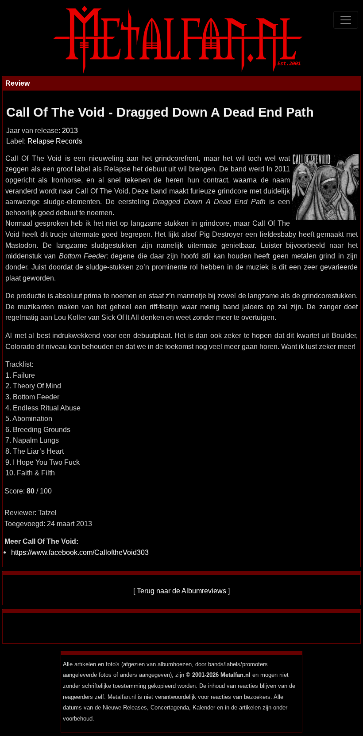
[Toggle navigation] (345, 20)
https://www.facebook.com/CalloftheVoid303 (80, 552)
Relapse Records (54, 141)
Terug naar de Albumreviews (181, 591)
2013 (70, 130)
